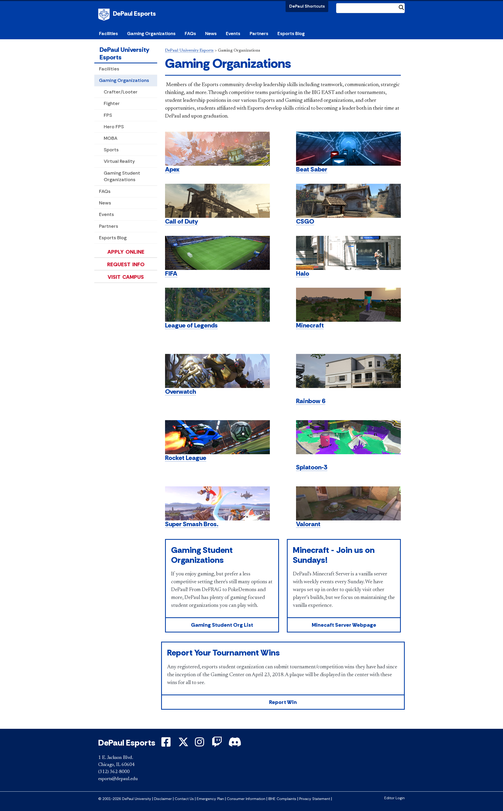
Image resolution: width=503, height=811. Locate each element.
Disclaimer (163, 799)
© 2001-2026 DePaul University (124, 799)
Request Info (126, 264)
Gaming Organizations (124, 80)
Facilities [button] (108, 33)
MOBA (110, 138)
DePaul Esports (134, 13)
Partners (259, 33)
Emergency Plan (210, 799)
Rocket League (185, 458)
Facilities (109, 69)
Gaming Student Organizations (122, 176)
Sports (111, 150)
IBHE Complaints (282, 799)
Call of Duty (181, 221)
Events (106, 214)
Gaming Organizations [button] (151, 33)
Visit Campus (126, 277)
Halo (302, 273)
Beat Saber (311, 169)
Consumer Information (246, 799)
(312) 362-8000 (114, 772)
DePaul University (104, 15)
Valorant (308, 524)
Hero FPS (114, 127)
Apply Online (125, 251)
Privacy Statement (314, 799)
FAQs (190, 33)
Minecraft (310, 325)
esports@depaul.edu (118, 779)
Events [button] (233, 33)
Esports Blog (291, 33)
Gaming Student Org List (222, 624)
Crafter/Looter (121, 92)
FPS (108, 115)
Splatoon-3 (311, 467)
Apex (172, 169)
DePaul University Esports (124, 53)
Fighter (112, 103)
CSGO (305, 221)
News (105, 203)
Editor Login (394, 798)
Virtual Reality (119, 161)
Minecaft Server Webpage (344, 624)
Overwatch (180, 391)
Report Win (283, 702)
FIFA (171, 273)
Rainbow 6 (310, 401)
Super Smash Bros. (191, 524)
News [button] (211, 33)
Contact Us (184, 799)
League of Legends (191, 325)
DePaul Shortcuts (307, 6)
